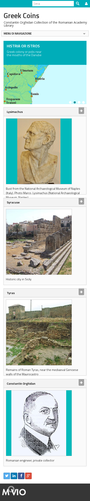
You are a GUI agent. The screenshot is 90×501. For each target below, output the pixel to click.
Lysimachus (15, 111)
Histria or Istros (23, 46)
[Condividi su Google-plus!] (28, 476)
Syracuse (13, 202)
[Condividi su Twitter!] (6, 476)
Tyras (11, 293)
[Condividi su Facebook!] (21, 476)
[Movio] (14, 490)
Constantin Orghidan (21, 383)
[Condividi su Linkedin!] (14, 476)
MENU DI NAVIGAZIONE (18, 33)
